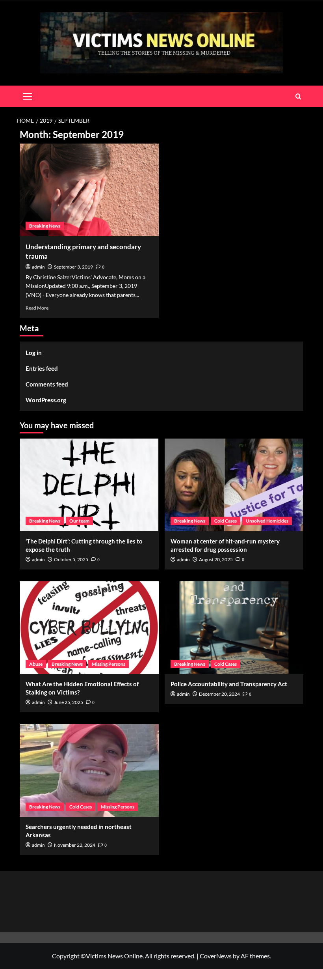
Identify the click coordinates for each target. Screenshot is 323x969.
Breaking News (44, 226)
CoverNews (216, 956)
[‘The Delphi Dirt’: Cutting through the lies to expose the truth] (89, 485)
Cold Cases (225, 521)
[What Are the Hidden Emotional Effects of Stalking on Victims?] (89, 627)
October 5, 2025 (71, 559)
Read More (37, 308)
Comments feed (47, 384)
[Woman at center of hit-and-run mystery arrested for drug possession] (234, 485)
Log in (34, 352)
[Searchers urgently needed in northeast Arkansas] (89, 770)
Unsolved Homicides (267, 521)
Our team (79, 521)
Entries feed (42, 368)
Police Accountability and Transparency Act (229, 683)
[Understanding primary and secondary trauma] (89, 190)
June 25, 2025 (68, 702)
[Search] (298, 96)
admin (38, 267)
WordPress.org (46, 399)
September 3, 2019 (73, 267)
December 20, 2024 (219, 694)
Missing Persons (108, 664)
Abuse (36, 664)
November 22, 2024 (74, 845)
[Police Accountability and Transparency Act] (234, 627)
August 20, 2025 (216, 559)
